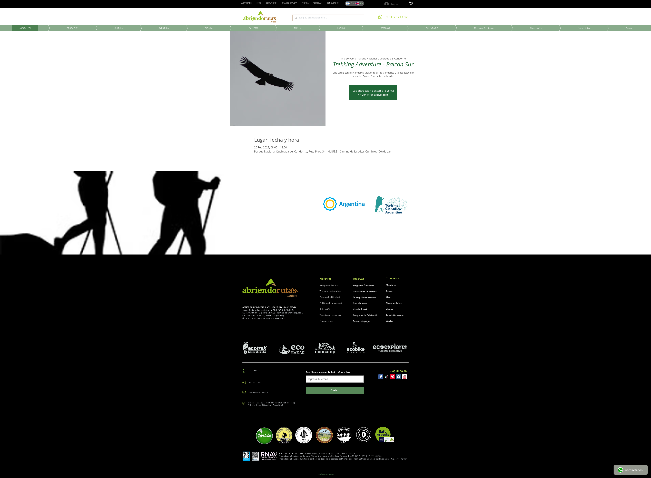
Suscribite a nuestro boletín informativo (328, 372)
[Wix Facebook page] (380, 376)
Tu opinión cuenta (394, 314)
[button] (306, 3)
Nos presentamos (329, 285)
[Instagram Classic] (398, 376)
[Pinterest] (392, 376)
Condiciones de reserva (365, 291)
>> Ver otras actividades (373, 95)
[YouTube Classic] (404, 376)
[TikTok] (386, 376)
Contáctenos (326, 320)
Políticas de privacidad (331, 302)
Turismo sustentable (330, 291)
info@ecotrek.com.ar (259, 392)
